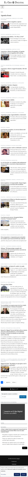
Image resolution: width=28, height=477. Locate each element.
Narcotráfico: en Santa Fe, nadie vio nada (12, 266)
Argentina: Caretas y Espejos (9, 85)
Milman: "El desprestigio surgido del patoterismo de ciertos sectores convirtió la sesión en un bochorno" (13, 250)
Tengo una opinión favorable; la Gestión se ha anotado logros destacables (12, 439)
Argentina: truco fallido (7, 100)
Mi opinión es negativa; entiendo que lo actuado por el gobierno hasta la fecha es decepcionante (14, 435)
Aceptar (23, 474)
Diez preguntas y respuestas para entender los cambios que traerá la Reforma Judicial (13, 237)
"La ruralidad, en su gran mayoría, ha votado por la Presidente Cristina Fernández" (13, 306)
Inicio (2, 12)
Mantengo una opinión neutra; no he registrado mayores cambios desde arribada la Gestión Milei (13, 443)
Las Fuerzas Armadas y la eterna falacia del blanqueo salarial (13, 130)
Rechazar (17, 474)
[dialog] (14, 471)
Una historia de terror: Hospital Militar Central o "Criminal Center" (12, 218)
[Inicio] (14, 2)
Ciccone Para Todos (6, 284)
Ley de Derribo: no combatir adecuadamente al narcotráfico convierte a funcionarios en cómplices (13, 164)
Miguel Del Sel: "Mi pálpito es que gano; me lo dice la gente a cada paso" (14, 364)
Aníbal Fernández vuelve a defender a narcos (14, 147)
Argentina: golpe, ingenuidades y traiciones (13, 115)
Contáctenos (14, 461)
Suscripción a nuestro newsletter (9, 394)
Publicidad (14, 464)
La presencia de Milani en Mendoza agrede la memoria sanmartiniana (13, 200)
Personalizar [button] (3, 474)
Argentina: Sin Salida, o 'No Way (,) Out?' (12, 36)
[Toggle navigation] (2, 7)
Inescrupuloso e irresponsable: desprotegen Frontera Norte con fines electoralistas (13, 183)
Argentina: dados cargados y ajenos (11, 22)
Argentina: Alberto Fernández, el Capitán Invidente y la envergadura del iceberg (12, 52)
